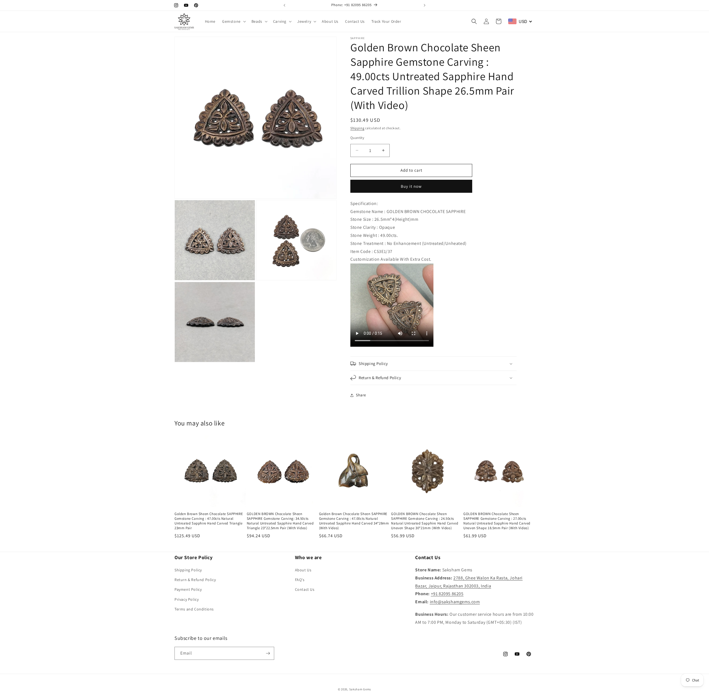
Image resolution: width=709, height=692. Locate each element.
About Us (303, 569)
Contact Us (305, 589)
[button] (233, 21)
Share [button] (361, 394)
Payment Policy (188, 589)
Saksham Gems (360, 689)
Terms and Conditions (194, 609)
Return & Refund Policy (195, 579)
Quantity (357, 137)
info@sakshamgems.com (455, 602)
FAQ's (300, 579)
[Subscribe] (268, 653)
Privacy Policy (186, 599)
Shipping (357, 128)
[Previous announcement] (284, 5)
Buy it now (411, 186)
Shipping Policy (188, 569)
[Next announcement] (424, 5)
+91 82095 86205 (447, 594)
